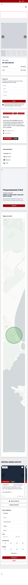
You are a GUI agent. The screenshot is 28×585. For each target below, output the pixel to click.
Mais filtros (14, 553)
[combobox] (14, 513)
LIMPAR (14, 560)
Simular (14, 205)
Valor (3, 534)
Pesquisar (14, 557)
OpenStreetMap (17, 451)
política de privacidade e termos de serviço (12, 105)
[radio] (5, 543)
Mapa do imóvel (7, 216)
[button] (2, 36)
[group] (14, 543)
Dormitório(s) (5, 540)
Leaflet (10, 451)
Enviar (14, 101)
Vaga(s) (4, 546)
